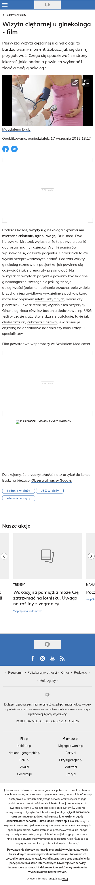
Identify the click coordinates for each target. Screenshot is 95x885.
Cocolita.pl (24, 774)
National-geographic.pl (24, 753)
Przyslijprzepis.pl (70, 760)
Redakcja (80, 672)
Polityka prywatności (42, 672)
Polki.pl (24, 760)
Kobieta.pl (24, 746)
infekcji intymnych (49, 299)
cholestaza (11, 322)
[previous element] (4, 581)
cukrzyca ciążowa (42, 322)
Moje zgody (48, 681)
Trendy (19, 584)
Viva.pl (24, 767)
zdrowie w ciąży (18, 498)
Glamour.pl (70, 739)
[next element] (91, 581)
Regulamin (15, 672)
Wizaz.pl (71, 767)
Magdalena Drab (16, 129)
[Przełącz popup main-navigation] (5, 5)
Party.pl (70, 753)
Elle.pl (24, 739)
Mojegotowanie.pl (70, 746)
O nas (65, 672)
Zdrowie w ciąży (16, 14)
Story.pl (71, 774)
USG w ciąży (50, 490)
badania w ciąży (18, 490)
